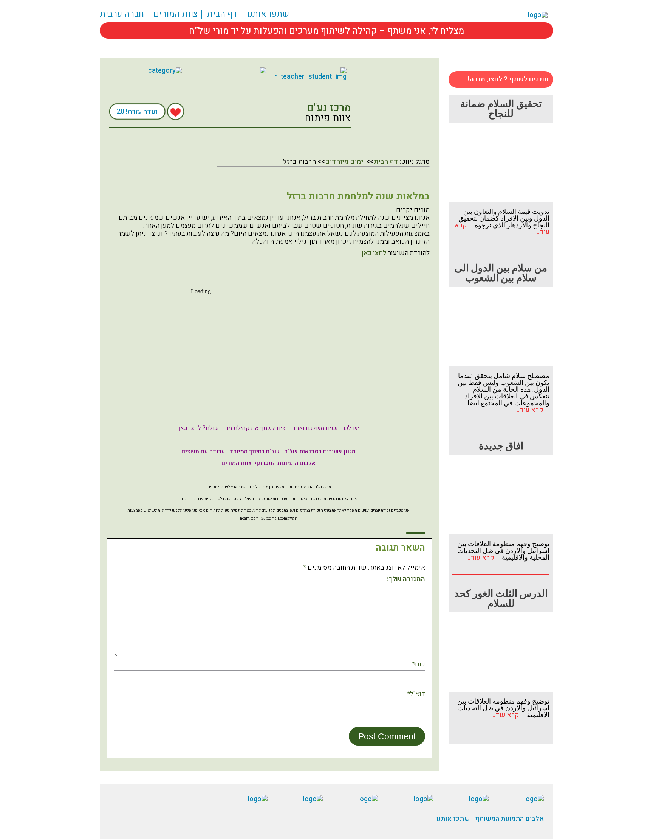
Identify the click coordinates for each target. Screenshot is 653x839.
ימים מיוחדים (344, 162)
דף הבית (222, 14)
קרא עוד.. (533, 410)
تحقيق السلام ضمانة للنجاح (501, 109)
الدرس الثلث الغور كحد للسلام (501, 599)
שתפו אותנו (268, 14)
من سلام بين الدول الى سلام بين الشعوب (501, 273)
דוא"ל (416, 694)
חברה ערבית (122, 14)
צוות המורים (175, 14)
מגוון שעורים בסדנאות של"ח (320, 451)
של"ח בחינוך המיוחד (254, 451)
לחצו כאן (374, 253)
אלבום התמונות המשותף (285, 463)
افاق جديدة (501, 446)
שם (418, 665)
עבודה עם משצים (203, 451)
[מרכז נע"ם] (394, 104)
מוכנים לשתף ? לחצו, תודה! (508, 79)
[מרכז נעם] (230, 70)
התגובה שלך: (406, 580)
